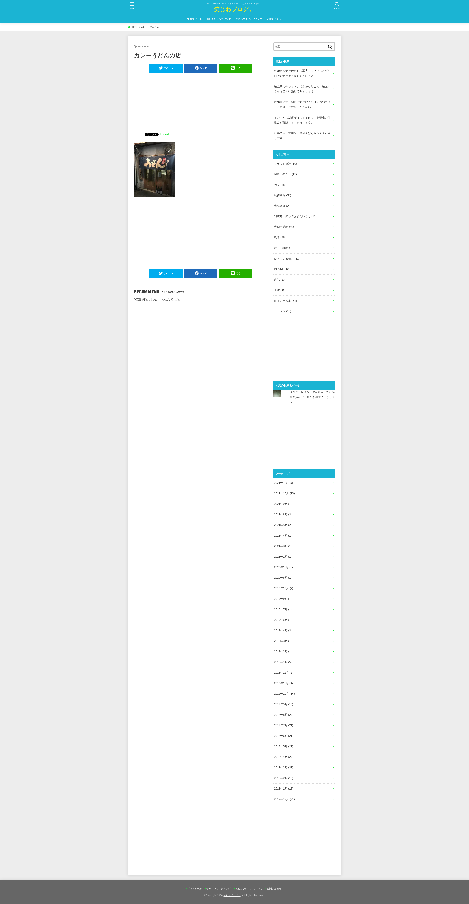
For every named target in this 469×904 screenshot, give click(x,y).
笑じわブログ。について (249, 19)
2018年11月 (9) (283, 683)
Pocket (164, 134)
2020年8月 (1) (283, 577)
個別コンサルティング (219, 19)
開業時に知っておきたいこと (295, 216)
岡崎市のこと (285, 174)
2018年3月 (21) (283, 767)
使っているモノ (287, 258)
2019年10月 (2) (283, 588)
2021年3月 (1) (283, 546)
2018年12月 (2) (283, 672)
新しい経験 (284, 248)
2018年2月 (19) (283, 778)
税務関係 (282, 195)
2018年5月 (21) (283, 746)
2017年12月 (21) (284, 799)
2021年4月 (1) (283, 535)
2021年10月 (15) (284, 493)
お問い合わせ (274, 19)
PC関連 (281, 269)
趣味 (280, 279)
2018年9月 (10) (283, 704)
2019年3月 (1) (283, 640)
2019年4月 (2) (283, 630)
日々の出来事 (285, 300)
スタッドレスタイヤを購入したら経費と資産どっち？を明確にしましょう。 (312, 397)
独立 (280, 184)
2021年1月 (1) (283, 556)
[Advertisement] (200, 102)
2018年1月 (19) (283, 788)
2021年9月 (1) (283, 503)
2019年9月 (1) (283, 598)
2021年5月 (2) (283, 525)
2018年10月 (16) (284, 693)
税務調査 (282, 205)
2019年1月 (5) (283, 662)
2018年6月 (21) (283, 735)
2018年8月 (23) (283, 714)
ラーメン (282, 311)
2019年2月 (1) (283, 651)
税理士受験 (284, 226)
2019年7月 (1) (283, 609)
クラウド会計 (285, 163)
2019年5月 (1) (283, 619)
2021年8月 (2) (283, 514)
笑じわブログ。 (234, 8)
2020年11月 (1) (283, 567)
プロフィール (194, 19)
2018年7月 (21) (283, 725)
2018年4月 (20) (283, 756)
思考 (280, 237)
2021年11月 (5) (283, 482)
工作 (279, 290)
